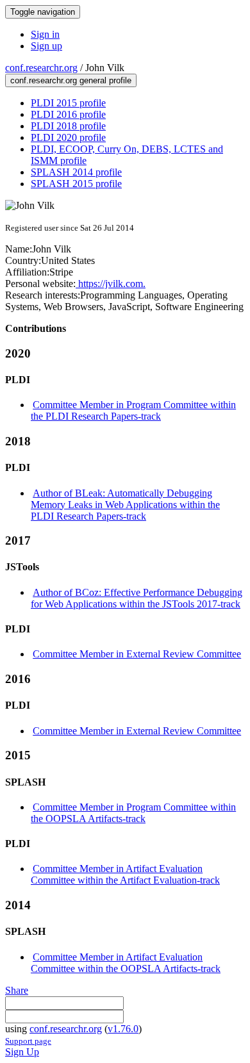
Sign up (46, 45)
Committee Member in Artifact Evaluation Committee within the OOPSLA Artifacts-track (126, 963)
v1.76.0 (123, 1028)
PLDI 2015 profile (68, 102)
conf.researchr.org (41, 67)
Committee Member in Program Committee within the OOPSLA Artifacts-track (133, 813)
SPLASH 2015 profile (76, 183)
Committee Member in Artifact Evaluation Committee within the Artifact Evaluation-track (125, 874)
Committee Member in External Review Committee (137, 653)
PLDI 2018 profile (68, 125)
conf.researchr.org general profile (70, 80)
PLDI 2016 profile (68, 114)
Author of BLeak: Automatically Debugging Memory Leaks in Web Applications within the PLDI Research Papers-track (125, 505)
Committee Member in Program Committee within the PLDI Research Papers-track (133, 410)
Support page (28, 1041)
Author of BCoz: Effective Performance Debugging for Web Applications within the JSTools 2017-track (136, 598)
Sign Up (22, 1051)
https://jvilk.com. (111, 283)
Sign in (45, 34)
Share (16, 990)
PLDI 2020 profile (68, 137)
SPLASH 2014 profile (76, 172)
